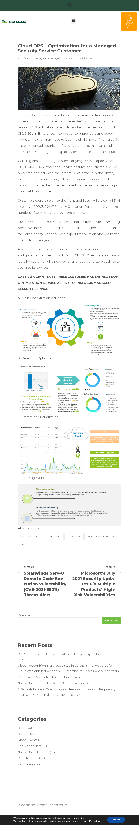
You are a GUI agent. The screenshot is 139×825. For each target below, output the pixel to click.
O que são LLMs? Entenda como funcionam (49, 677)
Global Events (27, 740)
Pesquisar (25, 614)
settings (98, 821)
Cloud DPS (33, 536)
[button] (69, 4)
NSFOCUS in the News (33, 752)
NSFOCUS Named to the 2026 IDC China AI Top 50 (53, 683)
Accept (116, 819)
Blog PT (23, 733)
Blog (39, 58)
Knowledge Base (30, 746)
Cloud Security (53, 536)
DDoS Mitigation (53, 58)
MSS (23, 544)
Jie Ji (25, 58)
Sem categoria (28, 764)
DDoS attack (74, 536)
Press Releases (28, 758)
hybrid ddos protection (100, 536)
